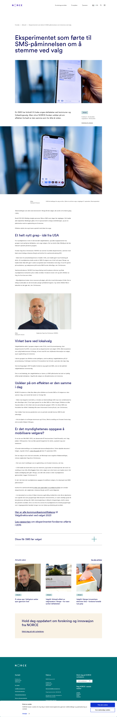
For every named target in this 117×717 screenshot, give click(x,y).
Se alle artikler (96, 560)
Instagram (78, 696)
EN (97, 5)
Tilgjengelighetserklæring (20, 694)
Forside (17, 25)
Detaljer (24, 713)
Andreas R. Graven (87, 123)
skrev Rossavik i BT (36, 451)
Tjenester (85, 5)
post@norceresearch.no (20, 688)
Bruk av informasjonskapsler (21, 698)
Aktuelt (24, 25)
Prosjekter (74, 5)
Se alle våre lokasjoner (20, 691)
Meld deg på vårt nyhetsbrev (33, 631)
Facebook (78, 694)
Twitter (77, 695)
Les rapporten (23, 521)
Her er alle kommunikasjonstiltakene (35, 512)
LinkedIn (78, 692)
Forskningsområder (61, 5)
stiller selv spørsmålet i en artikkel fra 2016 (47, 487)
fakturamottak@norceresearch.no (53, 688)
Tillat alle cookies (103, 705)
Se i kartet (17, 685)
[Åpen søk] (100, 5)
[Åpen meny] (104, 5)
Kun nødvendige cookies (102, 710)
